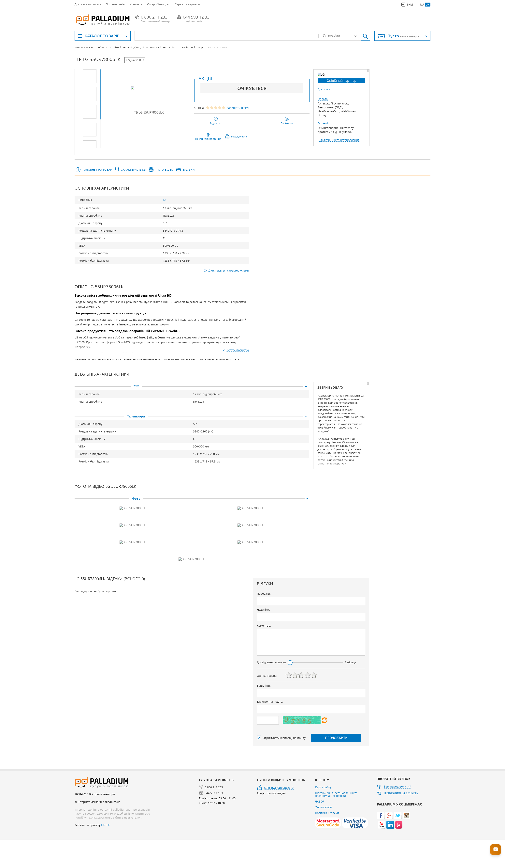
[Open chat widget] (495, 849)
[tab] (192, 386)
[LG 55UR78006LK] (89, 76)
